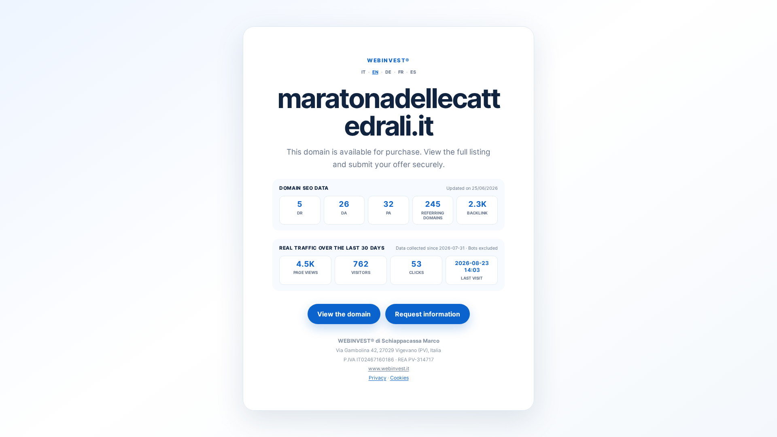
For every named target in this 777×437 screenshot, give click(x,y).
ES (413, 72)
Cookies (399, 378)
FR (400, 72)
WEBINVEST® (388, 60)
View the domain (344, 314)
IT (363, 72)
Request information (427, 314)
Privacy (377, 378)
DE (388, 72)
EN (375, 72)
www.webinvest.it (388, 368)
